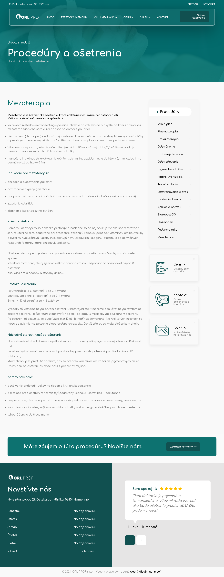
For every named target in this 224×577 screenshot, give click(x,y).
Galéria (145, 17)
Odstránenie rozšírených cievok (170, 150)
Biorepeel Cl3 (167, 214)
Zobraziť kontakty (181, 446)
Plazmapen (165, 222)
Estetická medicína (74, 17)
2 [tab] (141, 540)
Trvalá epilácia (168, 184)
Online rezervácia (198, 16)
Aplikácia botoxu (169, 207)
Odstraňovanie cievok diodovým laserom (173, 196)
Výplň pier (165, 124)
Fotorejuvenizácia (170, 176)
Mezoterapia (166, 237)
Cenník (128, 17)
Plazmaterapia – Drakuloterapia (169, 135)
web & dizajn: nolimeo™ (146, 571)
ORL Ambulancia (105, 17)
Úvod (50, 17)
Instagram (209, 4)
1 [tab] (129, 540)
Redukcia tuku (167, 229)
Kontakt (162, 17)
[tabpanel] (168, 505)
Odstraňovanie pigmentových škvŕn (171, 165)
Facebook (193, 4)
